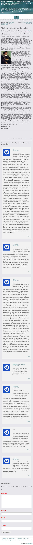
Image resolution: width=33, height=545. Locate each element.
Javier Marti (15, 386)
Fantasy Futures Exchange (19, 364)
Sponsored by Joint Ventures (8, 538)
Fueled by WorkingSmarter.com (9, 540)
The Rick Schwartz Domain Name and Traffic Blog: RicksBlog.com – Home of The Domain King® (16, 3)
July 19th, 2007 (16, 150)
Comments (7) (28, 138)
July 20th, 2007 (16, 245)
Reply (28, 236)
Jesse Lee (15, 458)
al (13, 149)
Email (3, 518)
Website (3, 525)
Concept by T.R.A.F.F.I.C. (22, 538)
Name (3, 510)
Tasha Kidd (15, 244)
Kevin (14, 279)
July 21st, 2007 (16, 280)
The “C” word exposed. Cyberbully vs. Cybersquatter (7, 23)
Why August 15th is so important (27, 23)
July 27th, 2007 (16, 459)
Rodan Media (30, 543)
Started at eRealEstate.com (24, 540)
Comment (4, 493)
